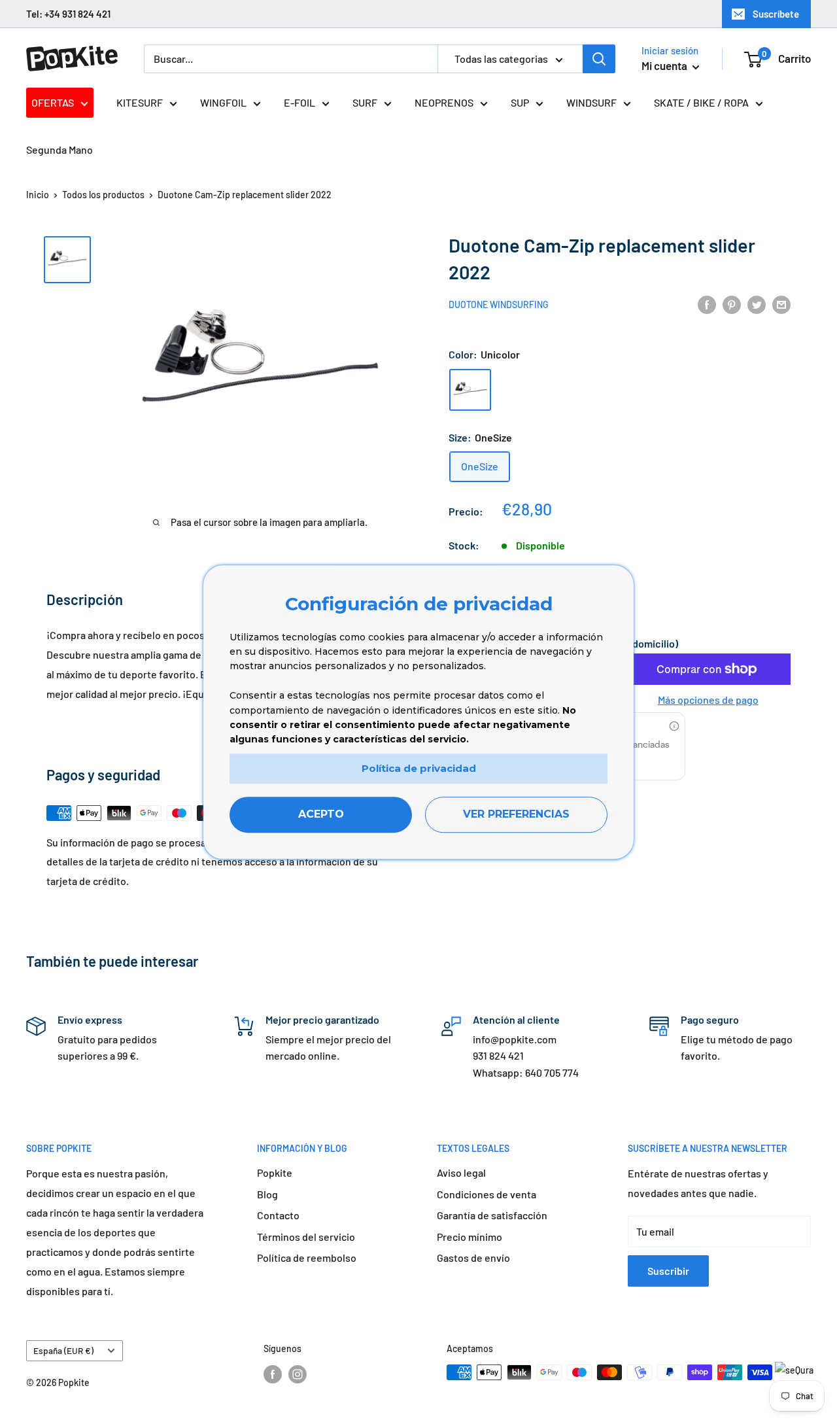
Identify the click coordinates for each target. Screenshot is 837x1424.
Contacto (278, 1215)
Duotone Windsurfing (499, 305)
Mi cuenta (665, 65)
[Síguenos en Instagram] (297, 1373)
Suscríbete (776, 14)
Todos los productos (103, 194)
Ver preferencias (516, 814)
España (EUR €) (63, 1350)
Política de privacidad (419, 768)
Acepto (321, 814)
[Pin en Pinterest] (732, 304)
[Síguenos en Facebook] (273, 1373)
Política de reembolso (306, 1257)
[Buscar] (599, 58)
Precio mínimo (469, 1236)
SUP (520, 102)
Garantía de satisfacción (492, 1215)
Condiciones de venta (486, 1194)
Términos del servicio (306, 1236)
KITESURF (139, 102)
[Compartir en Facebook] (707, 304)
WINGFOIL (223, 102)
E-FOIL (299, 102)
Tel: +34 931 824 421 (68, 14)
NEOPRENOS (444, 102)
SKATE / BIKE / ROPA (701, 102)
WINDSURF (591, 102)
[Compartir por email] (781, 304)
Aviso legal (461, 1172)
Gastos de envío (473, 1257)
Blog (267, 1194)
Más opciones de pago (708, 699)
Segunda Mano (59, 149)
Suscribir (668, 1270)
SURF (364, 102)
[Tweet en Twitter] (756, 304)
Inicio (37, 194)
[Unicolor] (470, 390)
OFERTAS (52, 102)
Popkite (274, 1172)
